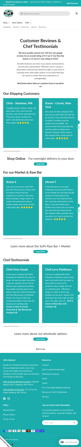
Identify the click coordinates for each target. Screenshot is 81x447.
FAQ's (44, 378)
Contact (45, 365)
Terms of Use (9, 419)
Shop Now (40, 164)
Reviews (42, 27)
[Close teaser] (12, 444)
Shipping (7, 27)
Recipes (45, 396)
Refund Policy (9, 410)
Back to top (40, 349)
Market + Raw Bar (21, 27)
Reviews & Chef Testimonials (54, 392)
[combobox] (44, 13)
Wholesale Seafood (50, 374)
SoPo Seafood (13, 439)
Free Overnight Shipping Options (56, 387)
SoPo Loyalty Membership (53, 369)
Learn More (40, 252)
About (33, 27)
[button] (76, 13)
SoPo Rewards (72, 3)
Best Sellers (17, 22)
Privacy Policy (9, 414)
